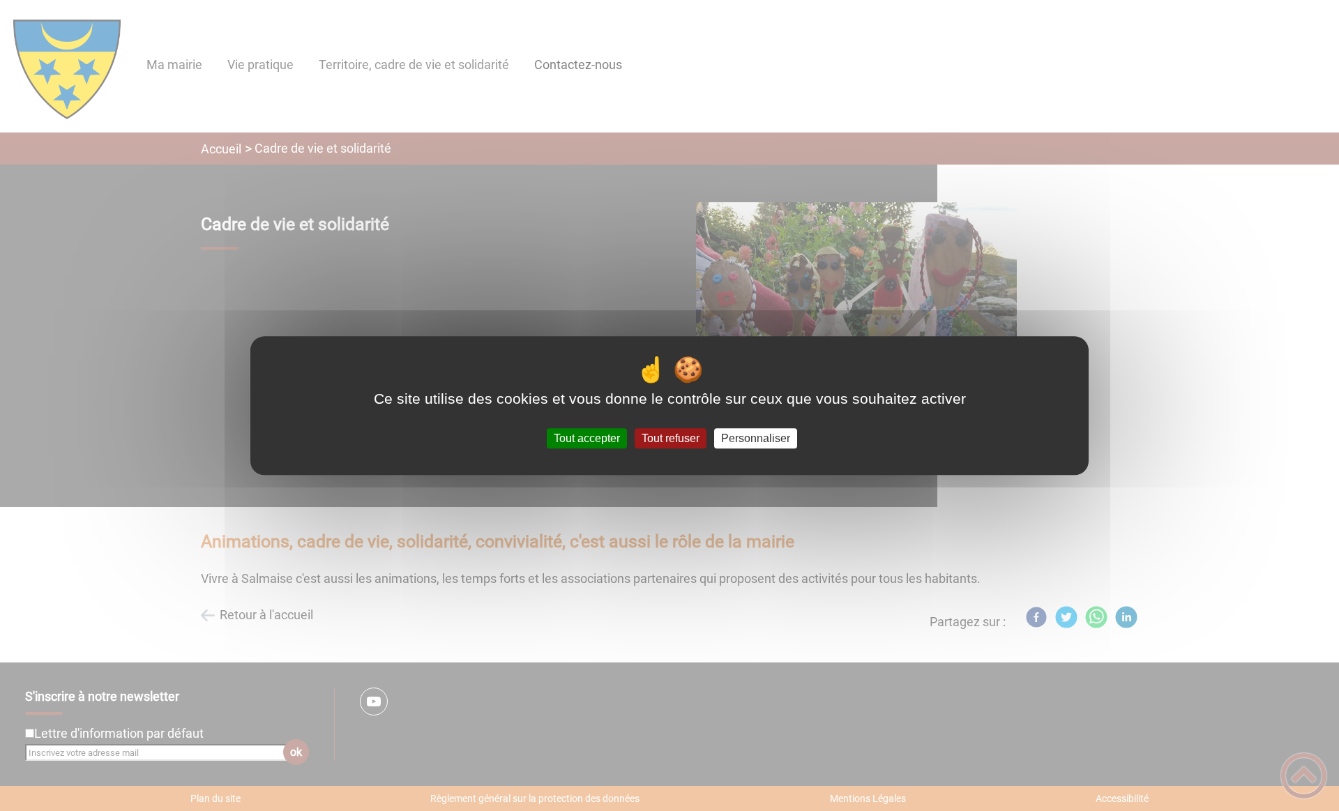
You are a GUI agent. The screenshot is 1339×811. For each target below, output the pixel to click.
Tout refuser (670, 438)
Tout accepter (587, 438)
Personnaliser (755, 438)
